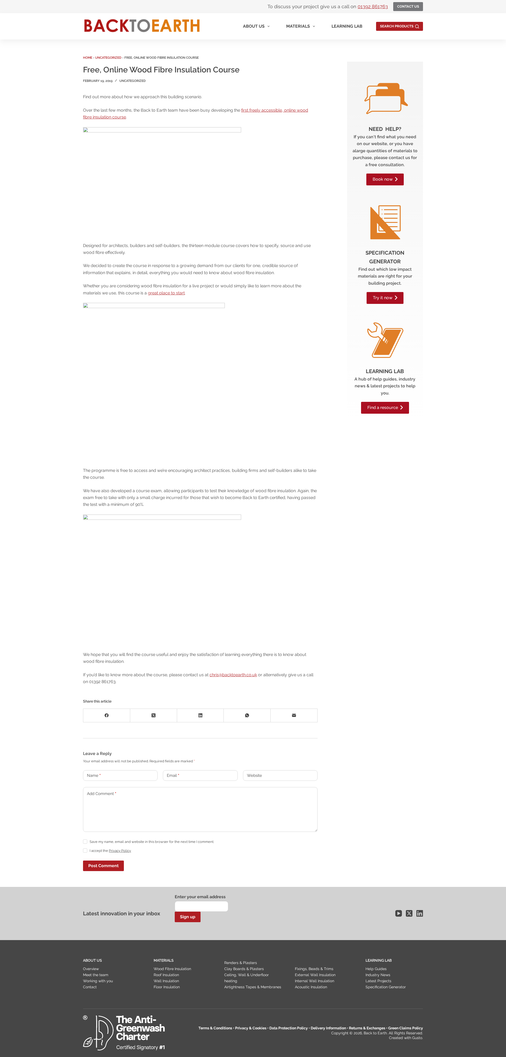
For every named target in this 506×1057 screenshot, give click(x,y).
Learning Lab (347, 26)
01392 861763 (373, 6)
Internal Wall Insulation (314, 981)
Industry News (378, 975)
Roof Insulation (166, 975)
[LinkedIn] (200, 715)
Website (254, 775)
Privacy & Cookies (250, 1028)
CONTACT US (408, 6)
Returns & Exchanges (367, 1028)
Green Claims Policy (405, 1028)
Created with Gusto (405, 1038)
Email (173, 775)
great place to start (166, 292)
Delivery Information (328, 1028)
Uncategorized (108, 58)
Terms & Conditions (215, 1028)
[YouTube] (398, 913)
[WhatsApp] (247, 715)
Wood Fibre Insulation (172, 969)
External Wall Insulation (315, 975)
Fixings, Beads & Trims (314, 969)
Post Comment (103, 865)
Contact (90, 987)
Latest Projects (378, 981)
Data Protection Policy (288, 1028)
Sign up (187, 916)
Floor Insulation (167, 987)
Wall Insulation (166, 981)
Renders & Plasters (240, 963)
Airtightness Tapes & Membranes (252, 987)
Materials (298, 26)
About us (254, 26)
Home (87, 58)
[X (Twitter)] (153, 715)
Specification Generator (386, 987)
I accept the (110, 851)
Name (94, 775)
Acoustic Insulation (311, 987)
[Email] (294, 715)
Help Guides (376, 969)
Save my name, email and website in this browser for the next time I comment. (152, 842)
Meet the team (95, 975)
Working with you (98, 981)
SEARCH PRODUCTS (396, 26)
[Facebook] (106, 715)
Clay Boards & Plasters (244, 969)
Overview (91, 969)
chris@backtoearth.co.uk (233, 674)
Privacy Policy (120, 851)
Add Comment (101, 793)
